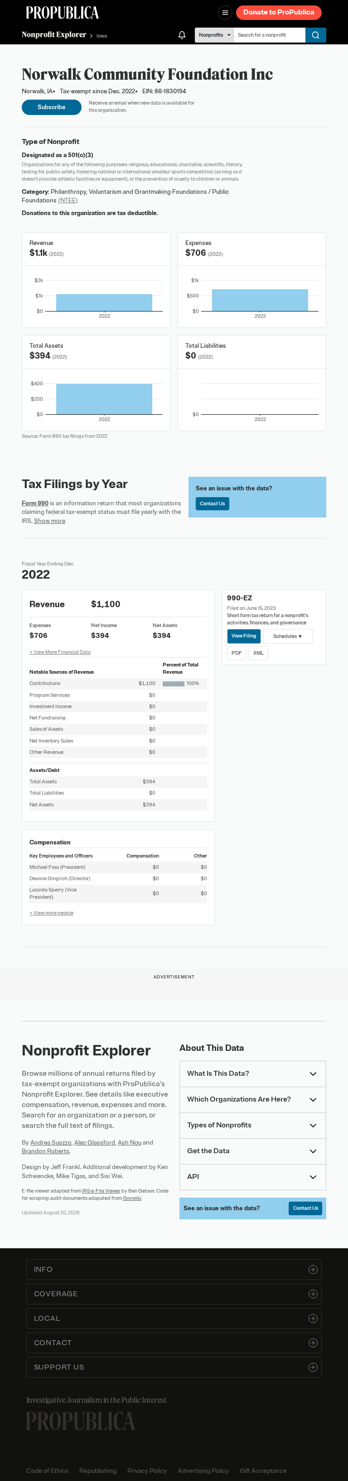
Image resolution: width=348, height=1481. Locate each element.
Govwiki (132, 1198)
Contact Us (212, 503)
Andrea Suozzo (51, 1142)
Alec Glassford (94, 1142)
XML (258, 653)
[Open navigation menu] (225, 12)
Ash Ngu (129, 1142)
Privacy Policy (147, 1471)
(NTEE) (68, 200)
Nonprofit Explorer (54, 34)
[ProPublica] (62, 12)
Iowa (102, 36)
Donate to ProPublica (278, 12)
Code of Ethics (47, 1471)
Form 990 (35, 503)
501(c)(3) (80, 155)
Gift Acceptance (263, 1471)
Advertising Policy (203, 1471)
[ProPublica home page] (80, 1421)
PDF (237, 653)
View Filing (244, 636)
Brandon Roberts (45, 1151)
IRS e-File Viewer (101, 1191)
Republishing (97, 1471)
